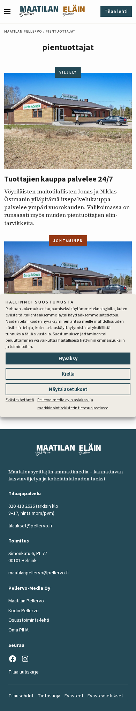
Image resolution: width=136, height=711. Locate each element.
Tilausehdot (20, 695)
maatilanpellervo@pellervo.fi (38, 572)
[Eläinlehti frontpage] (73, 11)
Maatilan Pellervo (23, 31)
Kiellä (68, 374)
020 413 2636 (21, 506)
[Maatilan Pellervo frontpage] (38, 11)
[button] (10, 12)
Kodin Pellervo (23, 610)
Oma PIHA (18, 630)
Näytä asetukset (68, 389)
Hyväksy (68, 358)
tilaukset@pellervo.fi (30, 525)
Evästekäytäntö (20, 400)
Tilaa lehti (116, 11)
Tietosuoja (49, 695)
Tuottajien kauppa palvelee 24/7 (58, 179)
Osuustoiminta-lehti (28, 620)
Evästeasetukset (105, 695)
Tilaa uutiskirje (23, 672)
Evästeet (74, 695)
